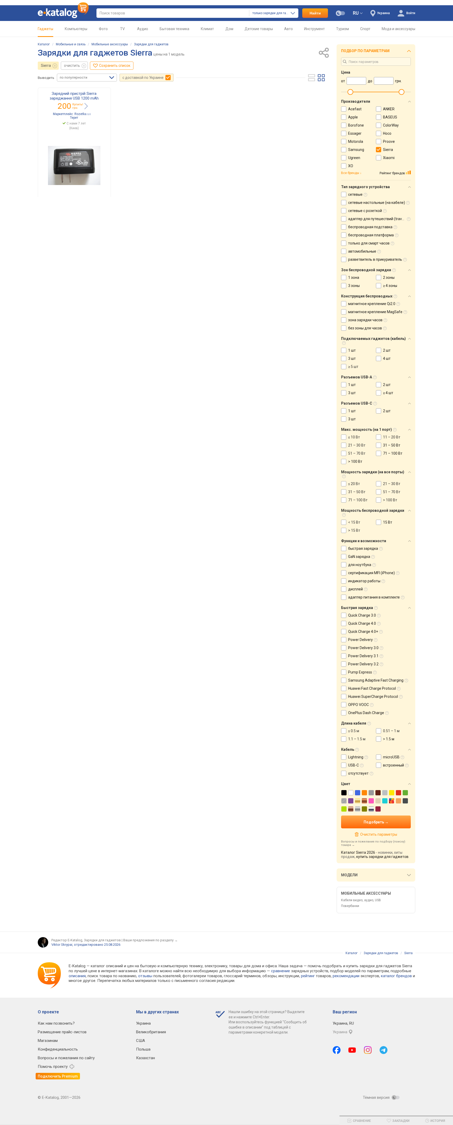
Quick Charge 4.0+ (363, 631)
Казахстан (145, 1058)
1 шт (352, 350)
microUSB (391, 757)
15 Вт (387, 522)
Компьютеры (76, 29)
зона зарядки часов (365, 320)
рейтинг (308, 976)
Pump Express (360, 672)
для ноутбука (359, 565)
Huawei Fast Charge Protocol (372, 688)
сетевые (355, 194)
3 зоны (354, 286)
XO (350, 166)
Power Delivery (360, 640)
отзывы (145, 976)
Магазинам (48, 1040)
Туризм (342, 29)
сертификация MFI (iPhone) (371, 573)
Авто (288, 29)
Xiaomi (389, 158)
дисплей (355, 589)
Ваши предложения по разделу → (150, 940)
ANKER (389, 109)
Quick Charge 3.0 (362, 615)
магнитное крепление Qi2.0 (371, 304)
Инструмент (314, 29)
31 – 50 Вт (391, 445)
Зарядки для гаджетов (151, 44)
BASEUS (390, 117)
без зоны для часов (365, 328)
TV (122, 29)
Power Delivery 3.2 (363, 664)
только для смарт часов (369, 243)
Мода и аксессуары (398, 29)
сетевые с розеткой (365, 211)
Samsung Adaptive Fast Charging (375, 680)
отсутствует (358, 773)
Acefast (355, 109)
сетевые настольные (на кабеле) (376, 202)
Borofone (356, 125)
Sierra (46, 65)
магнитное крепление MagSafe (375, 312)
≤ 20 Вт (354, 484)
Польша (143, 1049)
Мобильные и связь (70, 44)
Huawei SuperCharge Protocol (373, 696)
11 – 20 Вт (391, 437)
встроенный (393, 765)
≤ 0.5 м (353, 731)
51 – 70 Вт (356, 453)
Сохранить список (114, 65)
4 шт (387, 358)
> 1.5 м (388, 739)
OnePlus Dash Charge (366, 713)
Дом (229, 29)
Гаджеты (45, 29)
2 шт (387, 350)
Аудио (142, 29)
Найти (315, 13)
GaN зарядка (359, 557)
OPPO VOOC (358, 705)
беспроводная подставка (370, 227)
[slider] (350, 92)
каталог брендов (396, 976)
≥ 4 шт (388, 393)
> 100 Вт (355, 461)
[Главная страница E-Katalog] (63, 13)
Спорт (365, 29)
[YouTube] (352, 1050)
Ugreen (354, 158)
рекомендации (346, 976)
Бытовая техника (174, 29)
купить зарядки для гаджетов (382, 857)
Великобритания (151, 1032)
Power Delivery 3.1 (363, 656)
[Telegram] (383, 1050)
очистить (72, 65)
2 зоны (389, 277)
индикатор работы (364, 581)
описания (77, 976)
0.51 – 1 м (391, 731)
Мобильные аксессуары (109, 44)
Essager (355, 133)
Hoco (387, 133)
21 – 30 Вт (356, 445)
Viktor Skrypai (61, 945)
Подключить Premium (58, 1076)
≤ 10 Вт (354, 437)
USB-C (353, 765)
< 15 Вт (354, 522)
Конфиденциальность (58, 1049)
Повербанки (350, 906)
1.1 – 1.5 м (356, 739)
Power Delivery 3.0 (363, 648)
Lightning (355, 757)
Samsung (356, 150)
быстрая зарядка (363, 548)
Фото (103, 29)
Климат (207, 29)
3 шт (352, 358)
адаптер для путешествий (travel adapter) (384, 219)
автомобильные (362, 251)
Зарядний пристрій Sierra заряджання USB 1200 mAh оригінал (74, 98)
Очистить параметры (378, 834)
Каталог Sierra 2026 (358, 852)
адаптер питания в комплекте (374, 597)
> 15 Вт (354, 530)
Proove (389, 141)
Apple (353, 117)
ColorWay (391, 125)
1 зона (353, 277)
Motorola (355, 141)
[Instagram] (368, 1050)
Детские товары (259, 29)
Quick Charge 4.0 (362, 623)
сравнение (280, 971)
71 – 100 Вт (392, 453)
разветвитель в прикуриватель (375, 259)
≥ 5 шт (353, 367)
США (140, 1040)
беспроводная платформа (371, 235)
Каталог (44, 44)
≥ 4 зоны (390, 286)
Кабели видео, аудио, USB (361, 900)
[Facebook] (337, 1050)
